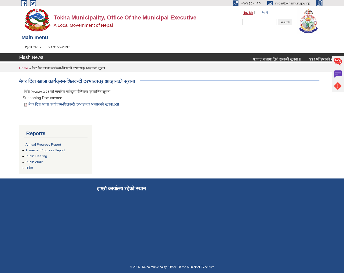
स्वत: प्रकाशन (59, 47)
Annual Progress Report (43, 144)
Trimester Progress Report (45, 150)
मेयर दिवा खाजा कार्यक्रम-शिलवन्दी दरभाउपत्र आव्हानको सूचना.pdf (74, 104)
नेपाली (265, 12)
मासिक (29, 168)
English (248, 12)
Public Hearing (36, 156)
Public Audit (34, 162)
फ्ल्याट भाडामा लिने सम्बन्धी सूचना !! (275, 59)
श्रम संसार (33, 47)
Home (23, 68)
